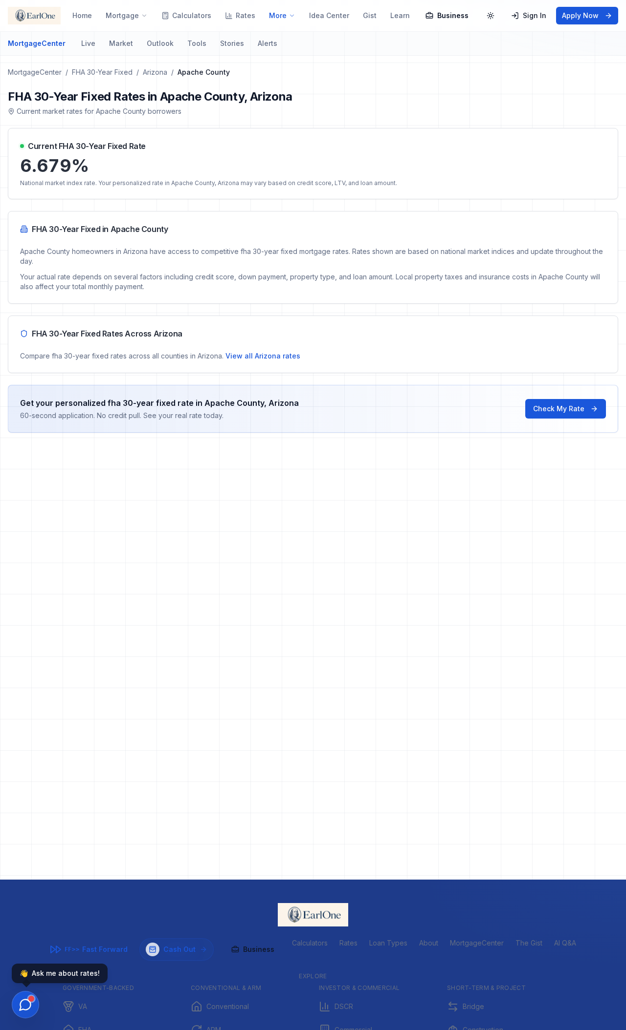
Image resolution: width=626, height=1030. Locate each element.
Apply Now (580, 15)
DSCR (344, 1006)
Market (121, 43)
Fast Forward (96, 949)
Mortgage (122, 15)
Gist (370, 15)
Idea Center (329, 15)
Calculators (191, 15)
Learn (400, 15)
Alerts (267, 43)
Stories (232, 43)
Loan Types (388, 943)
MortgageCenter (37, 43)
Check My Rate (558, 408)
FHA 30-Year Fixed (102, 72)
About (428, 943)
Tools (196, 43)
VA (82, 1006)
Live (88, 43)
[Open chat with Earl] (25, 1004)
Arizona (155, 72)
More (278, 15)
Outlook (160, 43)
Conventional (227, 1006)
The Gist (528, 943)
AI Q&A (565, 943)
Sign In (534, 15)
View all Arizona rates (262, 356)
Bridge (473, 1006)
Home (82, 15)
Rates (245, 15)
